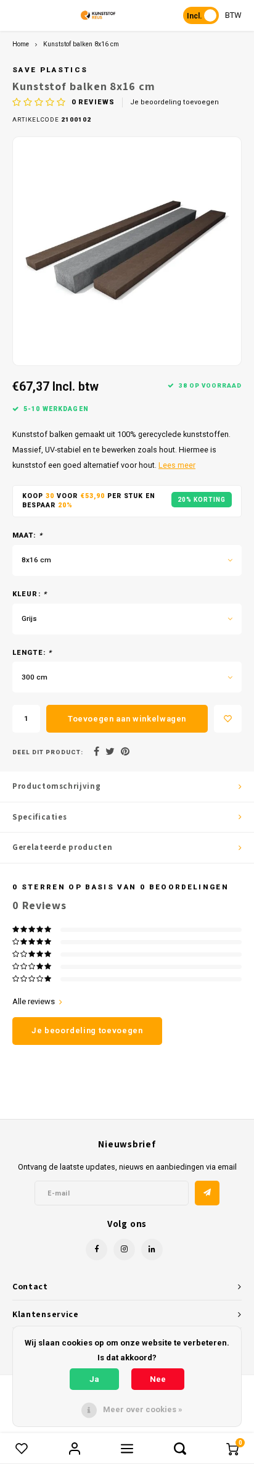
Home (20, 44)
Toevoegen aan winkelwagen (127, 718)
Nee (158, 1379)
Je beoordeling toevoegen (174, 102)
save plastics (50, 69)
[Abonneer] (207, 1193)
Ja (94, 1379)
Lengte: (32, 653)
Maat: (27, 535)
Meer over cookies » (142, 1409)
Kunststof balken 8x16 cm (81, 44)
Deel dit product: (47, 752)
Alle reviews (33, 1001)
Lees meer (176, 465)
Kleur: (29, 594)
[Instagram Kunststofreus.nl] (124, 1249)
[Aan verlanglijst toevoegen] (228, 719)
